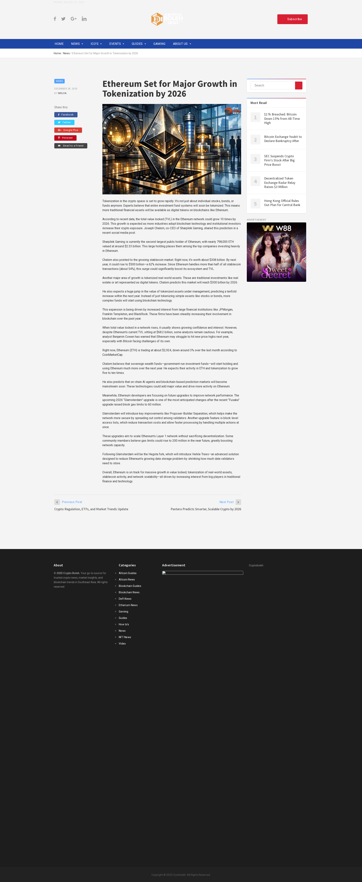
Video (122, 643)
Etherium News (128, 605)
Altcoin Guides (128, 573)
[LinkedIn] (84, 18)
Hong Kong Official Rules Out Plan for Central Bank (282, 203)
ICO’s (95, 44)
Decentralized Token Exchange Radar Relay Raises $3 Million (279, 182)
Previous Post (72, 502)
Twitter (66, 122)
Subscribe (294, 19)
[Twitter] (63, 18)
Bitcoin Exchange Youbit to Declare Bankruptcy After (283, 138)
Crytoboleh (179, 874)
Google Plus (70, 130)
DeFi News (125, 598)
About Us (180, 44)
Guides (137, 44)
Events (115, 44)
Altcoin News (127, 579)
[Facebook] (55, 18)
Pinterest (67, 137)
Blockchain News (129, 592)
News (75, 44)
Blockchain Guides (130, 585)
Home (59, 44)
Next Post (226, 502)
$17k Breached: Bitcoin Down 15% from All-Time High (282, 118)
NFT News (125, 637)
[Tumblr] (74, 18)
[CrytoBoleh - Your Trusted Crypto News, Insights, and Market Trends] (167, 19)
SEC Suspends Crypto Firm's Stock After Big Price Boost (279, 160)
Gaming (159, 44)
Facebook (67, 114)
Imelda (62, 93)
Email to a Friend (73, 145)
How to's (124, 624)
